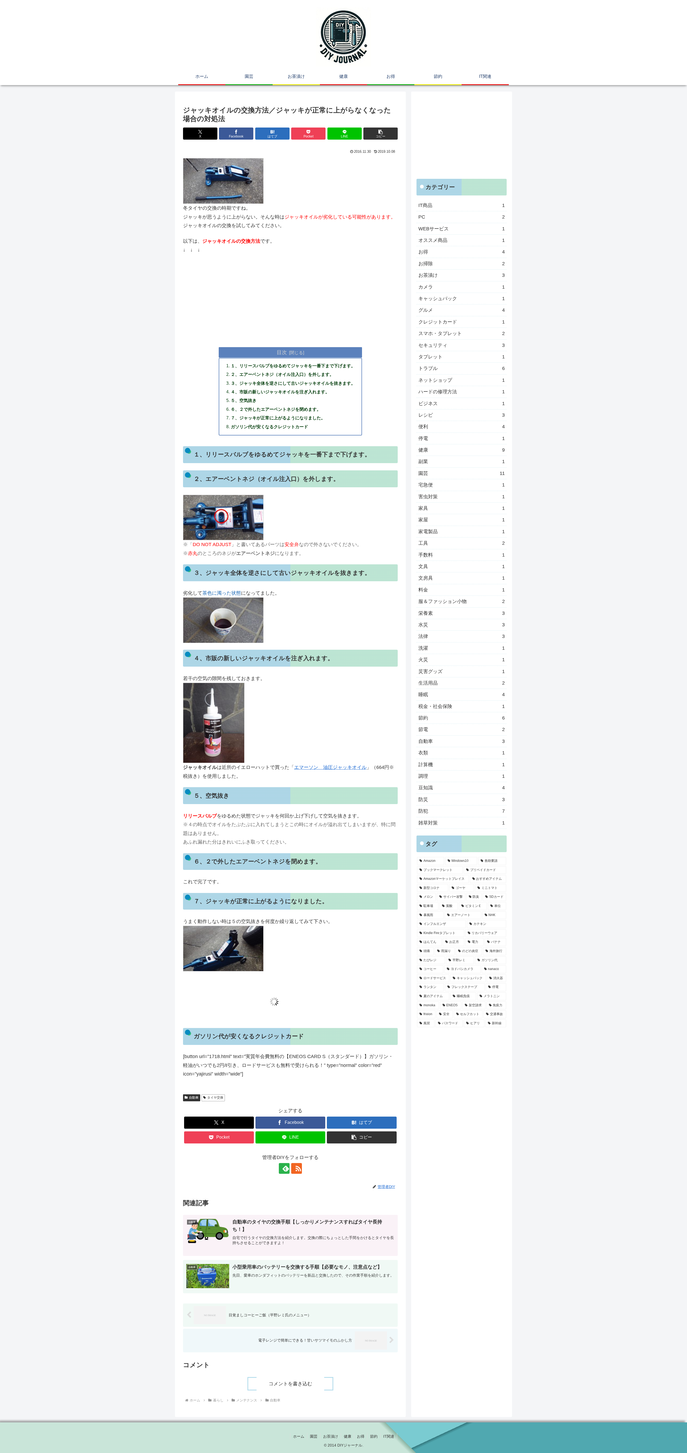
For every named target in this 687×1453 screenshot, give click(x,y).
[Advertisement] (290, 298)
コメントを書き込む (290, 1383)
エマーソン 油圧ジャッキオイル (330, 767)
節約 (374, 1436)
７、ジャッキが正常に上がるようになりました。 (278, 417)
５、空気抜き (244, 400)
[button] (380, 134)
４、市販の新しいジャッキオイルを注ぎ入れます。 (280, 391)
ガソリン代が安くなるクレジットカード (269, 426)
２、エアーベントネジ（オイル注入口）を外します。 (282, 374)
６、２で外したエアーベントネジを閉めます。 (276, 409)
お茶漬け (330, 1436)
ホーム (298, 1436)
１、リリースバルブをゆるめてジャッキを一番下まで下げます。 (293, 365)
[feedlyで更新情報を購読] (284, 1168)
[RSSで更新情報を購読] (296, 1168)
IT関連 (388, 1436)
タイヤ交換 (215, 1097)
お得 (360, 1436)
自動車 (194, 1097)
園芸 (313, 1436)
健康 (347, 1436)
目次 (282, 352)
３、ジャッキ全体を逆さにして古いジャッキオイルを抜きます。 (293, 383)
